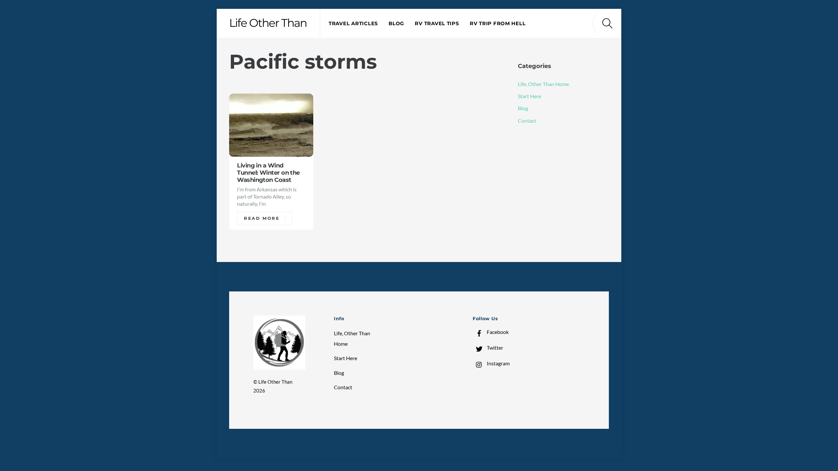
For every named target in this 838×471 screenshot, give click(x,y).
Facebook (497, 332)
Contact (527, 120)
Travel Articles (353, 23)
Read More (262, 218)
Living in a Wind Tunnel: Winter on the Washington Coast (268, 172)
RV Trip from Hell (497, 23)
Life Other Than (275, 382)
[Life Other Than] (279, 366)
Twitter (494, 347)
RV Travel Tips (437, 23)
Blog (396, 23)
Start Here (529, 96)
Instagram (498, 363)
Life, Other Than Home (543, 84)
